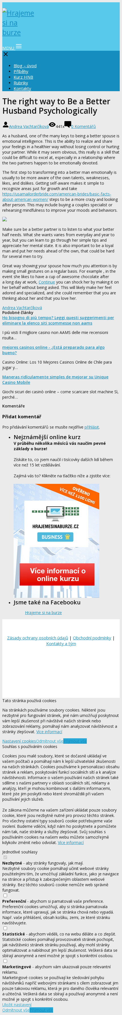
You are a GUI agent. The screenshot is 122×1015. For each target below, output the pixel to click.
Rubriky (21, 82)
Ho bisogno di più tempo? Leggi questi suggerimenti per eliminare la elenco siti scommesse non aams (58, 320)
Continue (47, 282)
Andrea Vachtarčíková (29, 126)
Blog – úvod (25, 65)
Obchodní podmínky (92, 638)
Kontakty (22, 88)
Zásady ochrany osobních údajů (37, 638)
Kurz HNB (23, 77)
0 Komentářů (83, 126)
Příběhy (21, 71)
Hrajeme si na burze (43, 612)
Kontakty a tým (61, 643)
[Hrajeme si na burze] (19, 32)
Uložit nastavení (16, 1004)
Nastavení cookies (19, 741)
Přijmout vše (75, 741)
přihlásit (92, 427)
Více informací (49, 731)
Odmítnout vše (49, 741)
